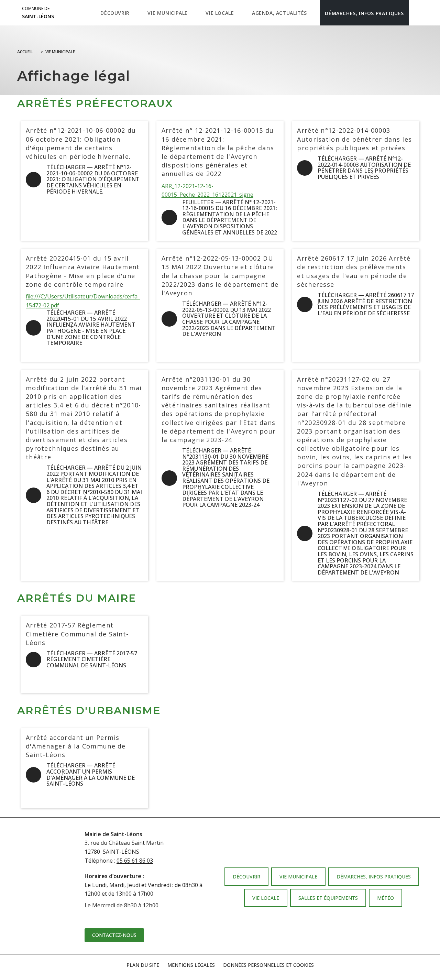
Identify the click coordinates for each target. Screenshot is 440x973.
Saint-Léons (38, 13)
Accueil (25, 52)
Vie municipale (60, 52)
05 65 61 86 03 (135, 860)
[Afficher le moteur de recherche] (416, 12)
